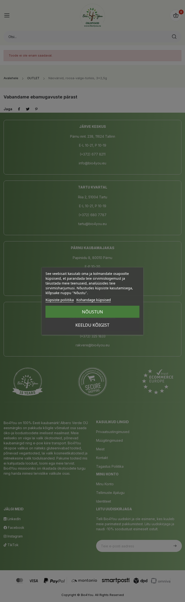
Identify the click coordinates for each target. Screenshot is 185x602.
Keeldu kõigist (92, 325)
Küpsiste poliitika (60, 299)
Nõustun (92, 312)
